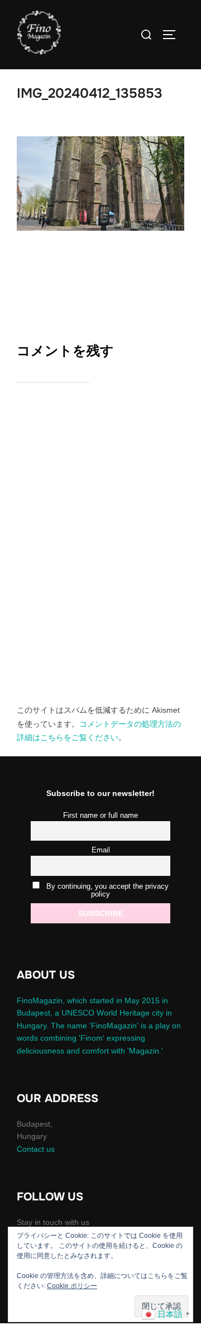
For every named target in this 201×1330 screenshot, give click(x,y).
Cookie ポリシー (72, 1286)
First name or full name (100, 815)
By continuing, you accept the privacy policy (106, 890)
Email (101, 850)
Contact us (36, 1149)
